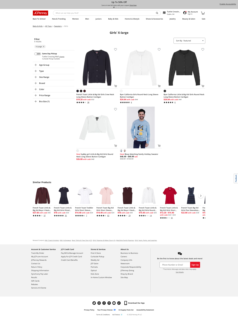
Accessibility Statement (145, 310)
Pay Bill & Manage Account (72, 253)
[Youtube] (114, 303)
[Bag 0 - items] (202, 13)
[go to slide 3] (118, 7)
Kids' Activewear (65, 240)
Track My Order (37, 253)
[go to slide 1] (114, 7)
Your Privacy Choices (105, 310)
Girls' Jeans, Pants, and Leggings (146, 240)
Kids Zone (95, 274)
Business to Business (129, 253)
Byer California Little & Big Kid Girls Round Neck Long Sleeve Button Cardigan (184, 95)
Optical (94, 270)
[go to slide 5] (122, 7)
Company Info (126, 260)
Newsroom (125, 263)
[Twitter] (94, 303)
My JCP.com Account (39, 256)
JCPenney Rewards (39, 260)
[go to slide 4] (120, 7)
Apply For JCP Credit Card (71, 256)
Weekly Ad (95, 260)
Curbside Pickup (97, 256)
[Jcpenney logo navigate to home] (40, 13)
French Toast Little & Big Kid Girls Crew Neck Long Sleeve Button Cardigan (95, 95)
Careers (124, 256)
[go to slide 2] (116, 7)
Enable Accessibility (228, 4)
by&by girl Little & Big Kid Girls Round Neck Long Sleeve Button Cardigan (94, 155)
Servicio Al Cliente (38, 288)
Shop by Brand (127, 274)
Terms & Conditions (103, 315)
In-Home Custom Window (101, 277)
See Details (180, 272)
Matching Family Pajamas (125, 240)
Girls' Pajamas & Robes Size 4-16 (104, 240)
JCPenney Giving (127, 270)
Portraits (94, 267)
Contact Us (35, 263)
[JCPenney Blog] (119, 303)
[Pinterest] (109, 303)
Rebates (34, 284)
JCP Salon (94, 263)
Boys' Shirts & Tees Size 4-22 (82, 240)
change (61, 57)
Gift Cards (35, 281)
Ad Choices (116, 315)
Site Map (124, 277)
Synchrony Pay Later (39, 274)
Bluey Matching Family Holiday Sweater (139, 154)
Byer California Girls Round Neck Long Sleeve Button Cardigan (139, 95)
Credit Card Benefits (69, 260)
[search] (158, 13)
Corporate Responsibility (131, 267)
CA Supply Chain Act (126, 310)
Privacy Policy (89, 310)
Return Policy (36, 267)
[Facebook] (104, 303)
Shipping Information (40, 270)
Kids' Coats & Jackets (52, 240)
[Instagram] (99, 303)
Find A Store (96, 253)
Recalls (34, 277)
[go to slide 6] (125, 7)
